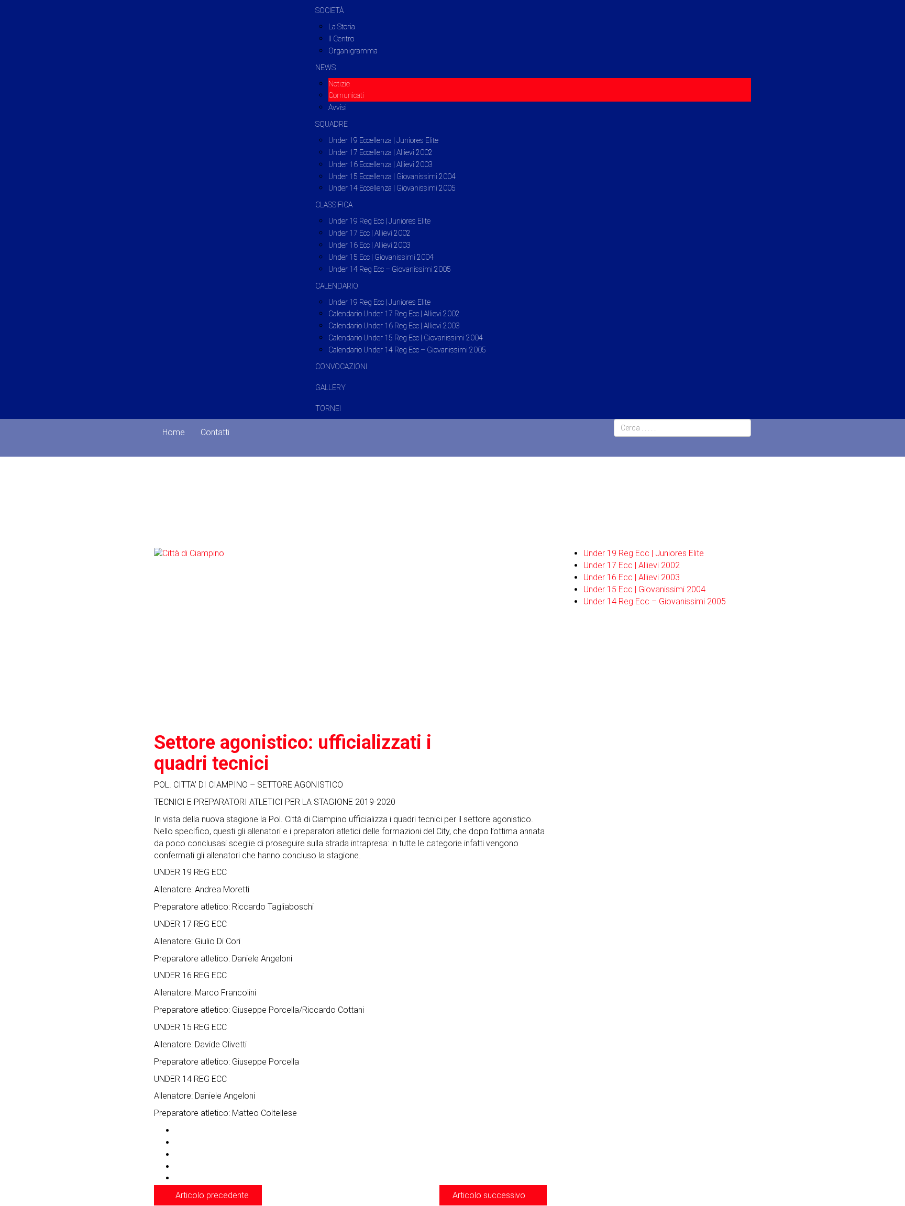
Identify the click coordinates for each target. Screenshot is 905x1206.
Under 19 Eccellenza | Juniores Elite (383, 140)
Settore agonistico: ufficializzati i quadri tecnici (293, 753)
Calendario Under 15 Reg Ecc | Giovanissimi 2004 (405, 338)
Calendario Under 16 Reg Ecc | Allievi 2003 (394, 326)
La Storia (341, 27)
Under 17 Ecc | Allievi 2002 (369, 233)
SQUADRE (331, 124)
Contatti (215, 432)
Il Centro (341, 39)
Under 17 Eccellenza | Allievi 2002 (380, 152)
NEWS (325, 67)
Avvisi (337, 107)
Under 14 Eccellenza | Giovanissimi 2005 (392, 188)
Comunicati (346, 95)
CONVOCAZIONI (341, 366)
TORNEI (328, 408)
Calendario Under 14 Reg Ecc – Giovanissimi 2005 (407, 350)
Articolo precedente (211, 1195)
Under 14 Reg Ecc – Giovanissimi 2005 (389, 269)
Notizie (339, 84)
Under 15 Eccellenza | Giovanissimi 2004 (392, 176)
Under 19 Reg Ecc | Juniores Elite (379, 221)
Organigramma (353, 51)
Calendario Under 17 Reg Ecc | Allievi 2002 (394, 313)
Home (173, 432)
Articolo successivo (489, 1195)
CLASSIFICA (333, 205)
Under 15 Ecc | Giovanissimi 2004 (381, 257)
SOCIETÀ (329, 10)
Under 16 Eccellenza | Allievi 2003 (380, 164)
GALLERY (330, 387)
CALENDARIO (336, 286)
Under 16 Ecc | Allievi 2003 (369, 245)
